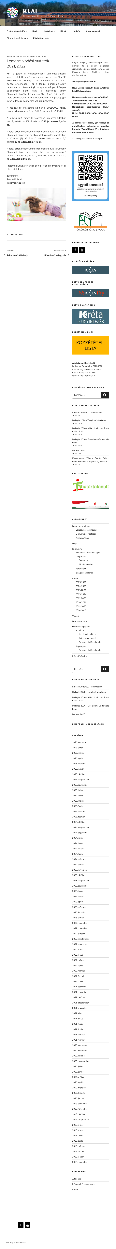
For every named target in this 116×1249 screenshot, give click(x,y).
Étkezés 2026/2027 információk (87, 412)
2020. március (79, 1087)
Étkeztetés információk (86, 530)
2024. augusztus (79, 832)
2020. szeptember (80, 1061)
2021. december (79, 986)
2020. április (77, 1082)
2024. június (77, 843)
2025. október (78, 774)
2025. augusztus (79, 785)
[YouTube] (82, 250)
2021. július (77, 1013)
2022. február (78, 976)
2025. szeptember (80, 779)
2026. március (78, 763)
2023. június (77, 891)
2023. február (78, 912)
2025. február (78, 816)
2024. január (78, 864)
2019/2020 (81, 606)
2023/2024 (81, 594)
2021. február (78, 1040)
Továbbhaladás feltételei (90, 642)
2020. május (78, 1077)
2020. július (77, 1066)
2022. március (78, 971)
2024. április (77, 854)
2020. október (78, 1055)
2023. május (78, 896)
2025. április (77, 806)
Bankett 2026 (78, 450)
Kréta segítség (82, 538)
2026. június (77, 747)
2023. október (78, 875)
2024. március (78, 859)
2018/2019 (81, 610)
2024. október (78, 822)
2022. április (77, 965)
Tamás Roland (38, 57)
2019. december (79, 1103)
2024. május (78, 848)
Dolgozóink (81, 556)
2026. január (78, 769)
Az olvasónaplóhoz (87, 634)
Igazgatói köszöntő (84, 572)
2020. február (78, 1093)
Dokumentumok (92, 31)
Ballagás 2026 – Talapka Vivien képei (89, 420)
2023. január (78, 917)
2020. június (77, 1072)
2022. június (77, 955)
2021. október (78, 997)
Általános (17, 235)
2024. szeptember (80, 827)
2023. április (77, 901)
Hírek (34, 31)
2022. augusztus (79, 944)
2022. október (78, 933)
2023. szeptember (80, 880)
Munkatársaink (86, 564)
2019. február (78, 1151)
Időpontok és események (83, 1184)
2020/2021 (81, 602)
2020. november (80, 1050)
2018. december (79, 1162)
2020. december (80, 1045)
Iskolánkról (48, 31)
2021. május (77, 1024)
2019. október (78, 1114)
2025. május (78, 801)
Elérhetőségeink (41, 38)
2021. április (77, 1029)
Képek (75, 1189)
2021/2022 (81, 590)
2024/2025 (81, 586)
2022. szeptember (80, 939)
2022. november (79, 928)
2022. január (78, 981)
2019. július (77, 1125)
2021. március (78, 1034)
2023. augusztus (79, 886)
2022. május (77, 960)
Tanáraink (83, 560)
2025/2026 (81, 582)
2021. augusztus (79, 1008)
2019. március (78, 1146)
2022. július (77, 949)
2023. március (78, 907)
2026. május (78, 753)
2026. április (77, 758)
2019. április (77, 1141)
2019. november (79, 1109)
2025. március (78, 811)
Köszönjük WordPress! (16, 1242)
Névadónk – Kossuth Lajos (88, 552)
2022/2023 (81, 598)
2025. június (77, 795)
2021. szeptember (80, 1002)
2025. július (77, 790)
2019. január (78, 1157)
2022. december (79, 923)
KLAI (30, 11)
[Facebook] (75, 250)
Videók (77, 31)
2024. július (77, 838)
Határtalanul (81, 568)
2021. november (79, 992)
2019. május (77, 1135)
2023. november (79, 870)
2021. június (77, 1018)
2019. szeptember (80, 1119)
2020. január (78, 1098)
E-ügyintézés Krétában (86, 534)
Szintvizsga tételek (87, 638)
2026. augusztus (79, 742)
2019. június (77, 1130)
